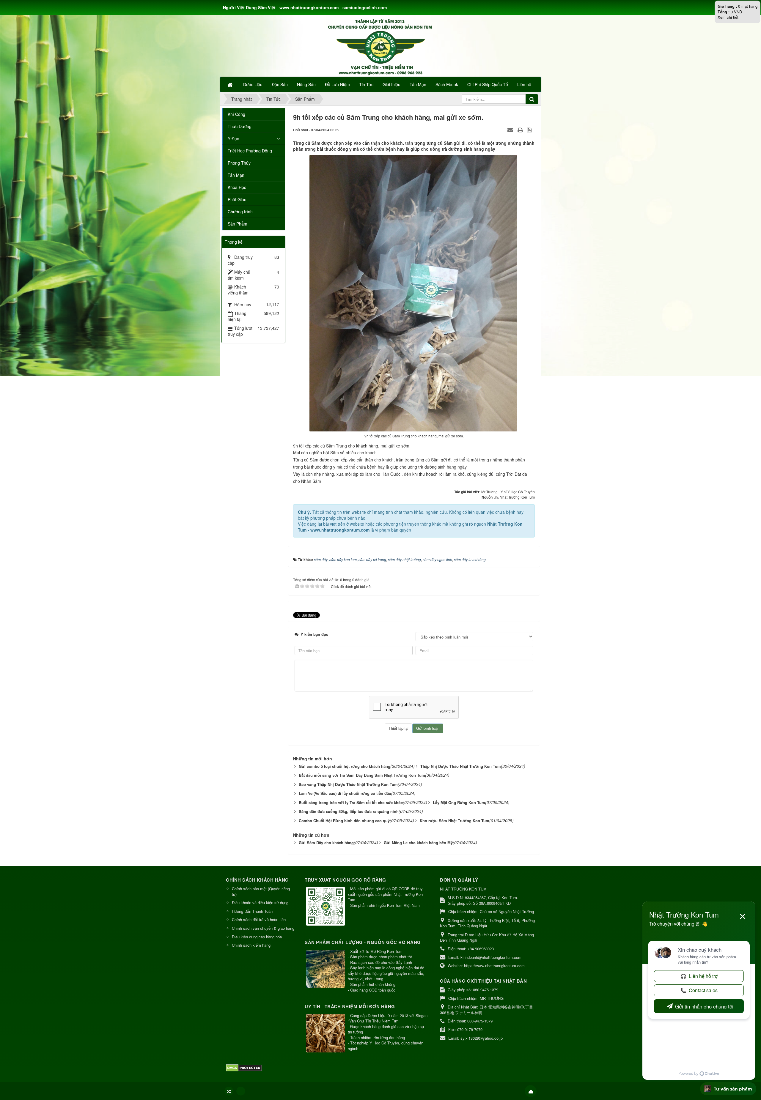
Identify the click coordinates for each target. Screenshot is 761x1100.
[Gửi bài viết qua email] (511, 130)
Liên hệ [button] (524, 84)
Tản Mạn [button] (418, 84)
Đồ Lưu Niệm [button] (337, 84)
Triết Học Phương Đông (250, 151)
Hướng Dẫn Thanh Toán (252, 911)
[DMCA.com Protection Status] (244, 1067)
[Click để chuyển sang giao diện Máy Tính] (240, 1091)
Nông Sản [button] (306, 84)
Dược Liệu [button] (252, 84)
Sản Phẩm (237, 224)
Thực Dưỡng (239, 126)
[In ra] (521, 130)
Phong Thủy (239, 163)
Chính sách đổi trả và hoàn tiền (259, 919)
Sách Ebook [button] (446, 84)
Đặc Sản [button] (280, 84)
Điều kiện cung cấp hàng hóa (257, 937)
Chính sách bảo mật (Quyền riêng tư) (261, 891)
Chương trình (240, 212)
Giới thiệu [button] (391, 84)
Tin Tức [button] (366, 84)
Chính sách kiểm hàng (251, 945)
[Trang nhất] (230, 84)
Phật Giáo (237, 199)
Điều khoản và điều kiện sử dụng (260, 902)
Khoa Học (237, 187)
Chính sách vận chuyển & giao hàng (263, 928)
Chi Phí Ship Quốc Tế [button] (487, 84)
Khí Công (236, 114)
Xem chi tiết (728, 17)
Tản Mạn (236, 175)
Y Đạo (233, 138)
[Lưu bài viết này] (530, 130)
